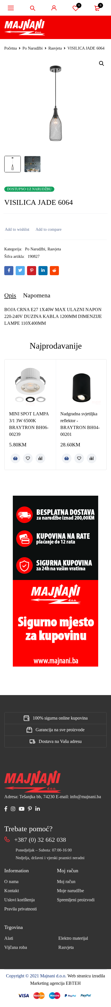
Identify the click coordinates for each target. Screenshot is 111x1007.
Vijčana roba (15, 947)
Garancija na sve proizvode (60, 729)
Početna (10, 48)
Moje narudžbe (70, 890)
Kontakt (11, 890)
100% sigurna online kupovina (60, 718)
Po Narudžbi (32, 48)
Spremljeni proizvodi (75, 899)
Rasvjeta (55, 48)
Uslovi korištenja (19, 899)
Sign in (54, 8)
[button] (101, 63)
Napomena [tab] (36, 295)
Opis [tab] (10, 295)
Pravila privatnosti (20, 908)
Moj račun (66, 881)
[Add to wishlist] (16, 229)
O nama (11, 881)
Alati (8, 938)
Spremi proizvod (79, 5)
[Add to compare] (48, 229)
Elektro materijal (73, 938)
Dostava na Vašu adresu (60, 741)
